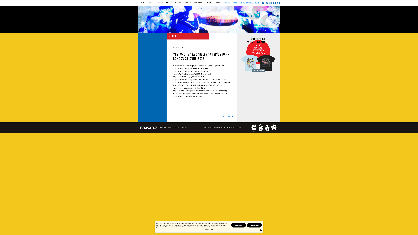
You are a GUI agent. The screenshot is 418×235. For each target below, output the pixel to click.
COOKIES (177, 128)
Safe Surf (184, 128)
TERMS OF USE (162, 128)
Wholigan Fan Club (249, 3)
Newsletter (231, 3)
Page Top (227, 116)
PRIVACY (170, 128)
